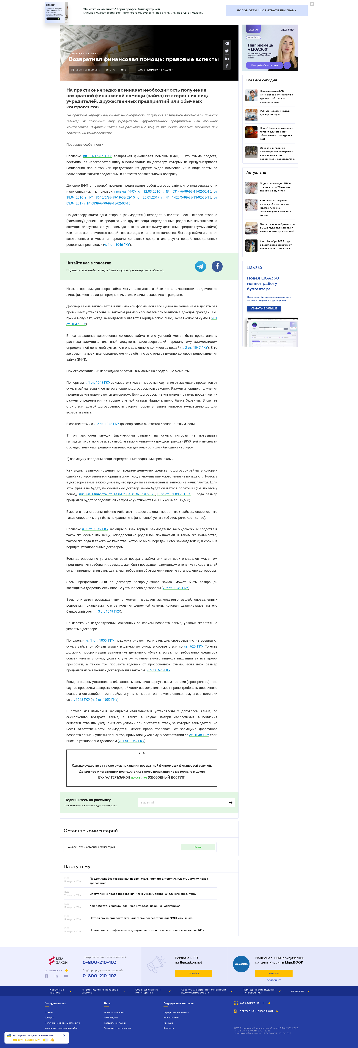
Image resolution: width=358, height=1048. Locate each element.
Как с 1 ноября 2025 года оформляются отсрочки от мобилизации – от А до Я (275, 245)
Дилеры (49, 1017)
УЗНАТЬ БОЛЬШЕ (264, 308)
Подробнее (274, 980)
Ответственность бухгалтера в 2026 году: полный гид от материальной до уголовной (277, 228)
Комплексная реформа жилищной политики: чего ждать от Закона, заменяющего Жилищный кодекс (275, 207)
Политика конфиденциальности (62, 1023)
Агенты (49, 1012)
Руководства (111, 1017)
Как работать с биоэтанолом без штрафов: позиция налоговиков (135, 905)
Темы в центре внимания (117, 1028)
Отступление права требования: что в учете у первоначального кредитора (143, 893)
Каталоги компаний (114, 1023)
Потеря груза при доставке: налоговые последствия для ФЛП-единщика (141, 917)
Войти (198, 847)
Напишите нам (171, 1017)
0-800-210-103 (100, 962)
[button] (60, 991)
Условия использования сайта (61, 1028)
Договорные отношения (83, 53)
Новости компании (114, 1012)
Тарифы (194, 973)
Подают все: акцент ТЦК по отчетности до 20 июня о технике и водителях (276, 187)
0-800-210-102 (100, 976)
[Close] (312, 4)
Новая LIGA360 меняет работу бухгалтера (263, 283)
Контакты (169, 1028)
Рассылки (169, 1023)
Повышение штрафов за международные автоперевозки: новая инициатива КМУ (147, 930)
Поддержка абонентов (176, 1012)
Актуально (256, 172)
